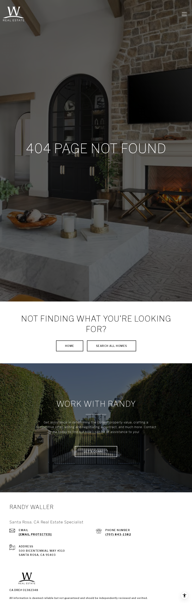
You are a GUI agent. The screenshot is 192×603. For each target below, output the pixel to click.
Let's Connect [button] (96, 451)
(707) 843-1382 (118, 534)
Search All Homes (111, 345)
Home (69, 345)
